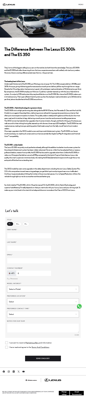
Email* (10, 254)
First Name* (12, 229)
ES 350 (12, 70)
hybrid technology (66, 185)
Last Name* (12, 242)
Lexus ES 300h (74, 68)
